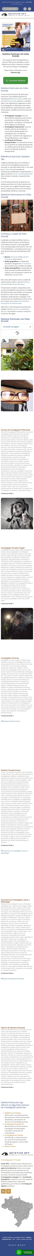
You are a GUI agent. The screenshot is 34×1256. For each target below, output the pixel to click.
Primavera (8, 259)
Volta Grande (17, 99)
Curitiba (6, 169)
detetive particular (10, 101)
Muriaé (3, 311)
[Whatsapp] (25, 9)
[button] (30, 327)
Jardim (26, 257)
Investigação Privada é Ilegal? (13, 548)
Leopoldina (24, 309)
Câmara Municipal (18, 284)
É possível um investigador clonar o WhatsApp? (15, 901)
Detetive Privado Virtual (10, 770)
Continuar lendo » (7, 493)
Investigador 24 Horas (10, 658)
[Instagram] (29, 9)
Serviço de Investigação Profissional (15, 430)
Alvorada (14, 257)
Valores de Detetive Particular (13, 1028)
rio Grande (25, 264)
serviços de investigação (21, 174)
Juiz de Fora (15, 309)
